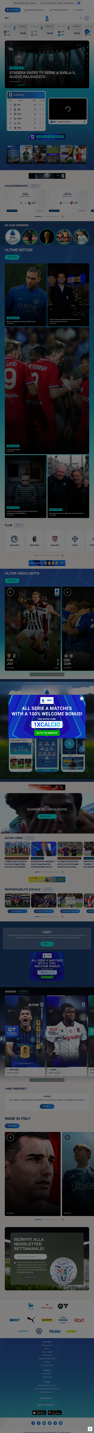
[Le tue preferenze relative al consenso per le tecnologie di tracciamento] (90, 1429)
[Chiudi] (82, 698)
